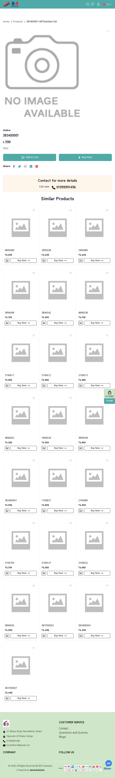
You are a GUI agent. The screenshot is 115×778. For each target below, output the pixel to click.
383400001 (11, 500)
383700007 (11, 688)
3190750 (9, 563)
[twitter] (19, 166)
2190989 (83, 500)
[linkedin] (31, 166)
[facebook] (14, 166)
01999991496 (66, 186)
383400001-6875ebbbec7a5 (41, 21)
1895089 (83, 250)
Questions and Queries (73, 733)
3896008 (9, 313)
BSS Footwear (45, 766)
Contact (63, 728)
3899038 (83, 438)
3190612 (46, 375)
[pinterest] (36, 166)
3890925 (9, 625)
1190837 (46, 500)
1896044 (46, 438)
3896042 (46, 313)
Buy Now (21, 260)
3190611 (9, 375)
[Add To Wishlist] (108, 31)
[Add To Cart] (7, 260)
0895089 (9, 250)
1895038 (46, 250)
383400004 (84, 625)
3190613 (83, 375)
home (6, 21)
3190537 (46, 563)
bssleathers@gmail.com (18, 745)
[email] (25, 166)
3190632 (83, 563)
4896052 (9, 438)
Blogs (62, 737)
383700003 (47, 625)
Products (18, 21)
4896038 (83, 313)
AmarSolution (37, 770)
